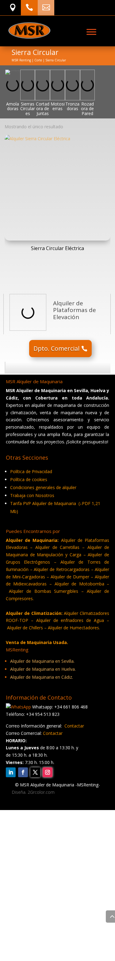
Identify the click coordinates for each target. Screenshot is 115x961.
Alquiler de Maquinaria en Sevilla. (42, 661)
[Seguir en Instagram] (47, 772)
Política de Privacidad (31, 471)
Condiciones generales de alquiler (43, 487)
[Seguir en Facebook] (23, 772)
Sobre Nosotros (25, 836)
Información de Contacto (35, 826)
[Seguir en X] (35, 772)
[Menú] (91, 32)
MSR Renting (21, 60)
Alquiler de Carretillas (57, 547)
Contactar (74, 726)
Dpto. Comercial (56, 348)
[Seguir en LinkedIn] (11, 772)
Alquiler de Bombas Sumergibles (44, 591)
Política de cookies (28, 479)
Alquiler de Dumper (70, 577)
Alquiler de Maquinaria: (32, 540)
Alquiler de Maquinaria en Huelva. (43, 669)
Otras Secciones (26, 816)
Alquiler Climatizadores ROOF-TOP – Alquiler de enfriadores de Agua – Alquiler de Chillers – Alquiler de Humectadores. (57, 620)
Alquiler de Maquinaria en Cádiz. (41, 677)
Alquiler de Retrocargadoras (62, 569)
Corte (38, 60)
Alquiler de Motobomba (79, 584)
